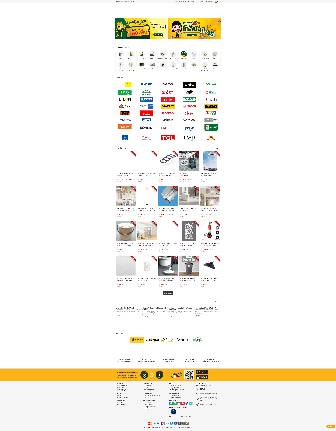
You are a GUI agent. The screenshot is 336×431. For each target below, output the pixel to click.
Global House (157, 427)
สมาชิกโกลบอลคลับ (148, 385)
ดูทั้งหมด (217, 148)
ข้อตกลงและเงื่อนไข (174, 387)
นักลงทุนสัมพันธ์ (121, 396)
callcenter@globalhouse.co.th (208, 394)
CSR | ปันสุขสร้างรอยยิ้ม (176, 398)
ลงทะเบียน (202, 2)
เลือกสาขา (132, 1)
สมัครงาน (119, 402)
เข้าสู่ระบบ (209, 2)
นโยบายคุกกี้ (173, 391)
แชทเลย (331, 427)
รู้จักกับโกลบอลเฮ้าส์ (122, 385)
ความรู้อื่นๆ (146, 398)
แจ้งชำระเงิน (193, 2)
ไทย (218, 2)
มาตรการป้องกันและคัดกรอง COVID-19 (127, 391)
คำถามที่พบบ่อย (147, 402)
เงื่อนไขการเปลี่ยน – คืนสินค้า (177, 389)
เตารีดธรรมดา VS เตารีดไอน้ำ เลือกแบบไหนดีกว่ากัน (180, 309)
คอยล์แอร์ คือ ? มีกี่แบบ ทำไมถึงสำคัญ (206, 308)
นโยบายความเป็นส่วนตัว (175, 385)
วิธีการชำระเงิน (147, 408)
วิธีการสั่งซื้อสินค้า (148, 404)
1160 (202, 389)
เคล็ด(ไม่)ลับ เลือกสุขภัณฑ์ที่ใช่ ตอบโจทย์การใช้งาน (154, 309)
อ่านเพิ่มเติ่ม (118, 315)
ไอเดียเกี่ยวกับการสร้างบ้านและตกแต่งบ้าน (154, 396)
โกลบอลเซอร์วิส (147, 391)
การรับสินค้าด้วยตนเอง (149, 406)
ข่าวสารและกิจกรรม (175, 396)
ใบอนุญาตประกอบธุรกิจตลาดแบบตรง (180, 417)
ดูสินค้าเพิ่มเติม (168, 293)
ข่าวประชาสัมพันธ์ (121, 389)
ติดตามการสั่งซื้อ (181, 2)
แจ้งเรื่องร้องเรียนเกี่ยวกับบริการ (204, 385)
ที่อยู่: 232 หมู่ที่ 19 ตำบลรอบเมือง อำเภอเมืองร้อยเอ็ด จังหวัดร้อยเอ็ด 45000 (209, 398)
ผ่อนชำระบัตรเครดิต (149, 389)
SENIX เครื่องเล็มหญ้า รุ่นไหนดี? (124, 308)
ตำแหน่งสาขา (147, 387)
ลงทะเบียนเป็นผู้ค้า (121, 404)
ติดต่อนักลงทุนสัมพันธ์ (122, 398)
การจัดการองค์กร (121, 387)
